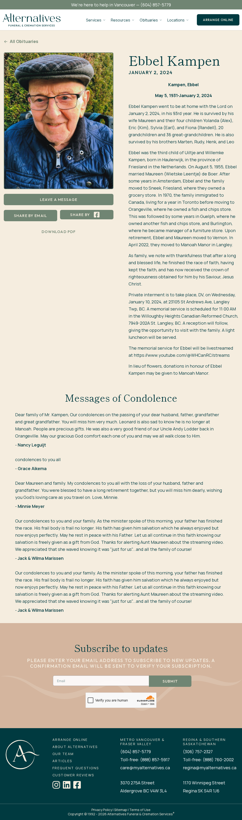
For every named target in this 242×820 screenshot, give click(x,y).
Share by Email (30, 215)
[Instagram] (56, 785)
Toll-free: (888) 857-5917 (145, 759)
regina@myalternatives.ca (209, 767)
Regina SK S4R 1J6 (201, 791)
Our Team (63, 754)
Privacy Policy (101, 809)
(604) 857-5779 (155, 5)
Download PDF (59, 231)
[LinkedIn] (66, 785)
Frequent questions (75, 768)
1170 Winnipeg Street (204, 783)
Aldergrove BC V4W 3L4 (143, 791)
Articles (62, 761)
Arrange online (218, 20)
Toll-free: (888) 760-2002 (208, 759)
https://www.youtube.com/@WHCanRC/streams (182, 355)
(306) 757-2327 (198, 751)
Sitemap (120, 809)
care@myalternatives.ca (145, 767)
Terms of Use (140, 809)
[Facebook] (77, 785)
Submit (170, 681)
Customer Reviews (73, 775)
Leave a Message (58, 199)
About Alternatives (75, 747)
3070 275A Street (137, 783)
